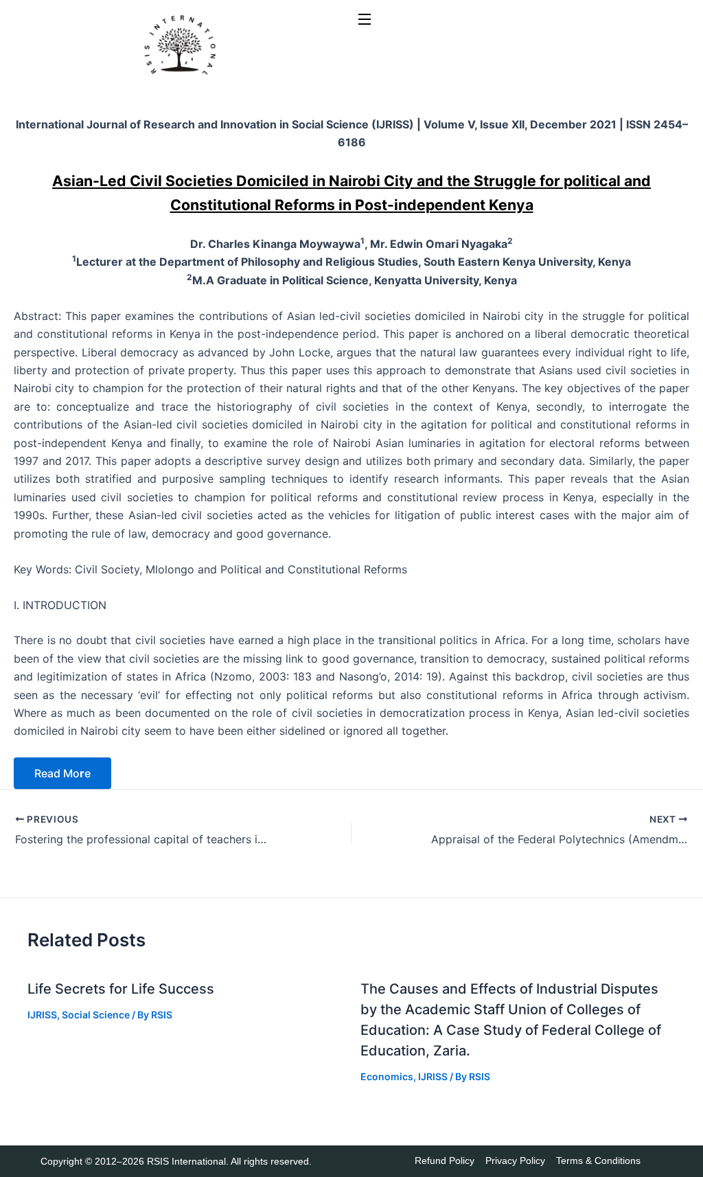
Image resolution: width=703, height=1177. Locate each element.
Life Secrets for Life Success (120, 989)
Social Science (96, 1014)
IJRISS (42, 1014)
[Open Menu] (365, 20)
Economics (386, 1076)
